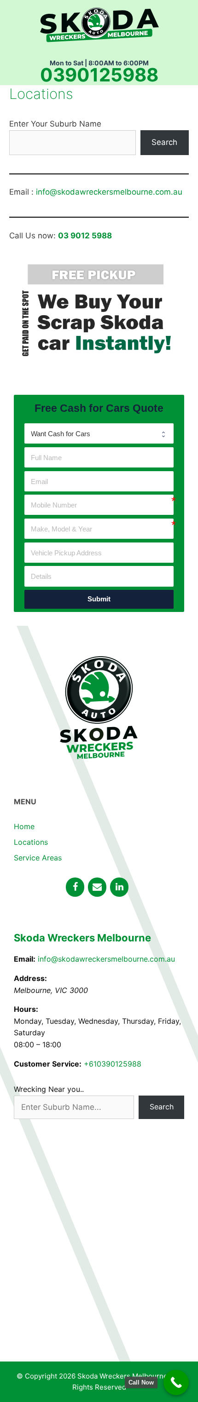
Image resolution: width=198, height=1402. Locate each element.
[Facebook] (75, 887)
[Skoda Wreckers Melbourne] (99, 23)
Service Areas (38, 857)
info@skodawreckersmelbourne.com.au (109, 191)
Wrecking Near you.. (49, 1089)
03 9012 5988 (85, 235)
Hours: (26, 1009)
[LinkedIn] (119, 887)
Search (164, 142)
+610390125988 (112, 1063)
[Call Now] (176, 1382)
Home (24, 826)
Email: (24, 959)
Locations (31, 842)
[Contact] (97, 887)
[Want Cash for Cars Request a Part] (99, 433)
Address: (30, 978)
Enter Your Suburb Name (55, 123)
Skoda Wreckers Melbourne (82, 938)
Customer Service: (48, 1063)
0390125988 (99, 75)
